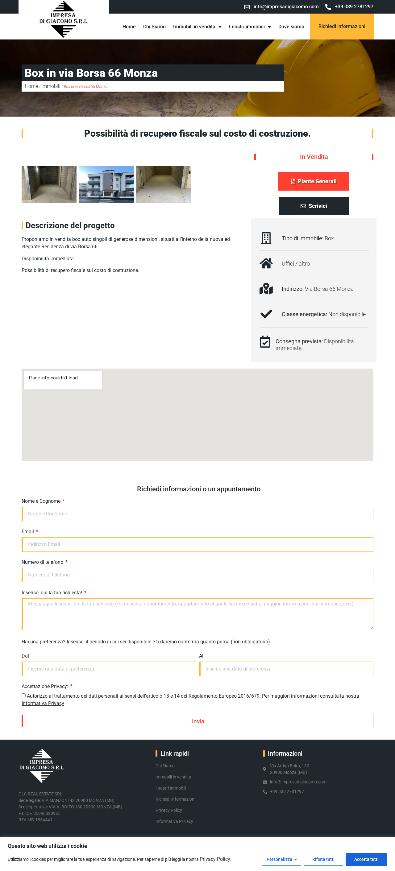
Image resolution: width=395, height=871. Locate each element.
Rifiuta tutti (323, 859)
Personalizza (279, 859)
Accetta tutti (366, 859)
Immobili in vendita (194, 27)
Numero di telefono (43, 562)
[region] (197, 854)
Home (129, 27)
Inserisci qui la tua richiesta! (52, 593)
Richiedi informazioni (341, 26)
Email (28, 532)
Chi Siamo (154, 27)
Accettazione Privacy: (45, 686)
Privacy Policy (215, 859)
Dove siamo (291, 27)
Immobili (50, 86)
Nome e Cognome (42, 501)
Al (201, 656)
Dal (25, 656)
